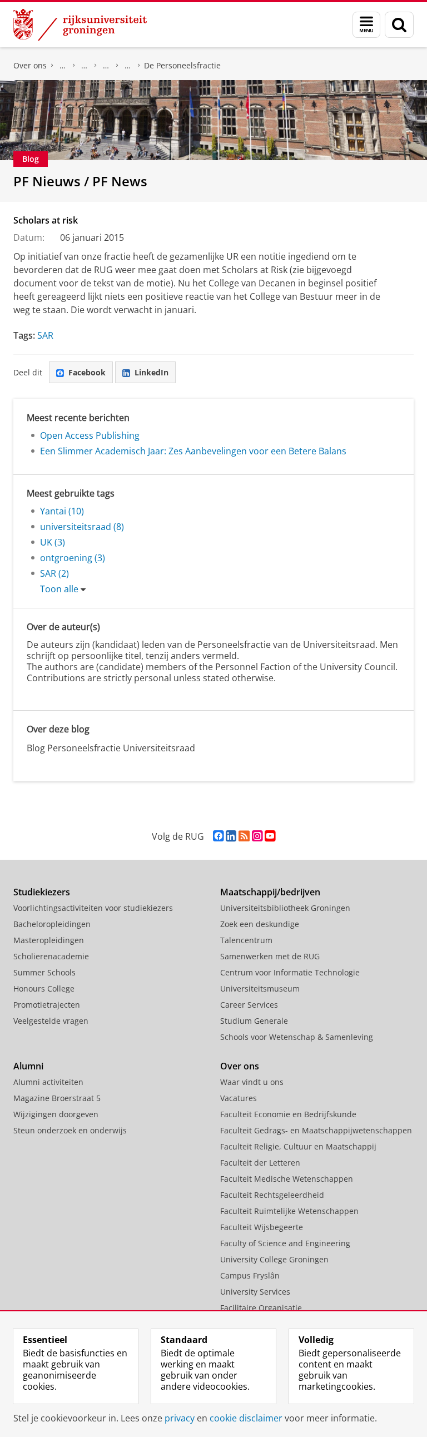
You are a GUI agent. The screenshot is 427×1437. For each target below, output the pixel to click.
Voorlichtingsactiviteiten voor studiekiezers (93, 908)
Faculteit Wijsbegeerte (261, 1227)
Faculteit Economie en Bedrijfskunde (288, 1114)
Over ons (30, 65)
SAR (45, 335)
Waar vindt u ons (252, 1082)
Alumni (28, 1066)
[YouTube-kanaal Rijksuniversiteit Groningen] (270, 836)
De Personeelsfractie (182, 65)
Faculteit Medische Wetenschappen (286, 1178)
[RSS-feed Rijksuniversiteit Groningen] (244, 836)
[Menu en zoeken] (366, 25)
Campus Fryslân (250, 1275)
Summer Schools (44, 972)
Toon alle (59, 588)
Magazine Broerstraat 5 (57, 1098)
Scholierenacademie (51, 956)
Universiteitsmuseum (260, 988)
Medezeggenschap (106, 65)
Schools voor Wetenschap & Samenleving (296, 1037)
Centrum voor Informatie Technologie (290, 972)
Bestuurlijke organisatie (84, 65)
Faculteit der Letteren (260, 1162)
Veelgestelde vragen (50, 1020)
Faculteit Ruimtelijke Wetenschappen (289, 1211)
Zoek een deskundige (259, 924)
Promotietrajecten (46, 1004)
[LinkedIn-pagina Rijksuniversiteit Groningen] (231, 836)
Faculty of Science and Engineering (285, 1243)
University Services (255, 1291)
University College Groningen (274, 1259)
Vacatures (238, 1098)
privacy (180, 1418)
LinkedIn (151, 372)
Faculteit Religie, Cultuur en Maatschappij (298, 1146)
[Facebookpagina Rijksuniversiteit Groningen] (218, 836)
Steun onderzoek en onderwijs (70, 1130)
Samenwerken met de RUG (270, 956)
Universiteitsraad (127, 65)
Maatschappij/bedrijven (270, 892)
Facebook (87, 372)
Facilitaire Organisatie (261, 1307)
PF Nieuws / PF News (80, 181)
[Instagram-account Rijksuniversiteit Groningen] (257, 836)
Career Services (249, 1004)
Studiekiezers (41, 892)
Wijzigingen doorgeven (55, 1114)
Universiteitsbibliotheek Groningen (285, 908)
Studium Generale (254, 1020)
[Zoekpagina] (399, 25)
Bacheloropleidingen (52, 924)
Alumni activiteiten (48, 1082)
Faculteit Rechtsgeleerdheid (272, 1195)
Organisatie (62, 65)
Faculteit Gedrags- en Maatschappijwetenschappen (316, 1130)
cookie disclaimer (246, 1418)
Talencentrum (246, 940)
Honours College (44, 988)
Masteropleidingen (48, 940)
